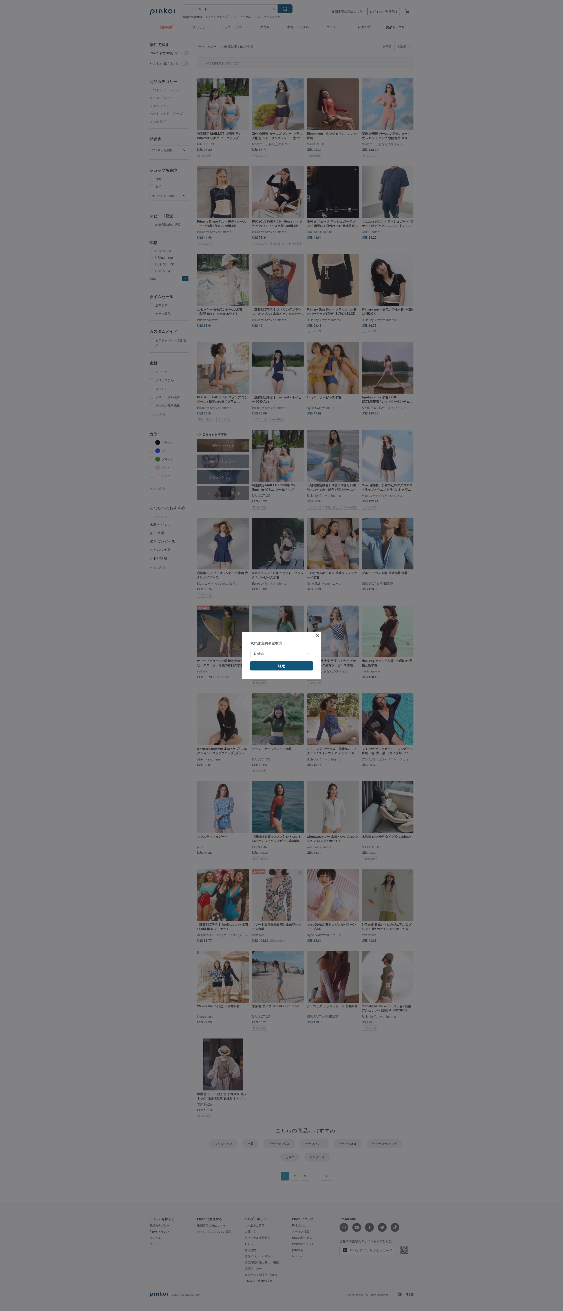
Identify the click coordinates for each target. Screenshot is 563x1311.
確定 (281, 665)
